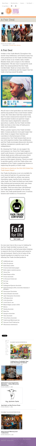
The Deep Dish (12, 45)
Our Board (29, 3)
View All (18, 45)
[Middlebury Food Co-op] (12, 8)
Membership (14, 3)
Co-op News (5, 6)
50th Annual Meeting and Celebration (9, 432)
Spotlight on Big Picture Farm (10, 405)
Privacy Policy (10, 440)
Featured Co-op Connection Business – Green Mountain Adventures (10, 384)
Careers (22, 3)
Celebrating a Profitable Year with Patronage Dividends (19, 361)
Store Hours (5, 3)
